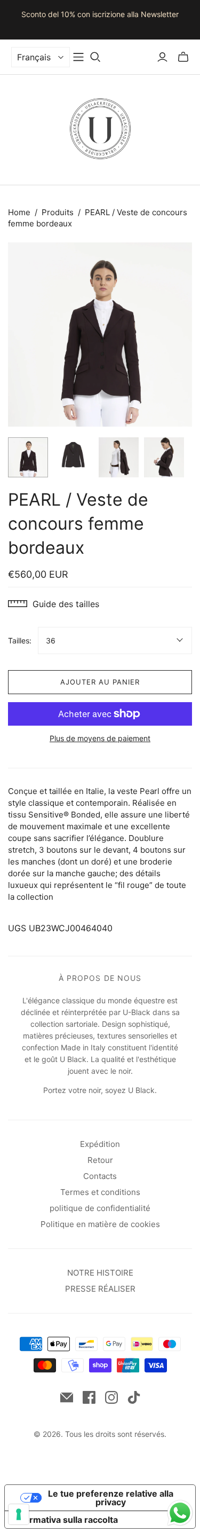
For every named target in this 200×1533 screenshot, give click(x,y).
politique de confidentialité (100, 1208)
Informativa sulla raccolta (65, 1519)
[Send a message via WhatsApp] (180, 1513)
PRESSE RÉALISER (100, 1289)
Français (34, 57)
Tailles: (19, 640)
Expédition (100, 1144)
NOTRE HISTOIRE (100, 1273)
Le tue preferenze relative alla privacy (110, 1497)
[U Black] (100, 127)
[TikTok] (133, 1397)
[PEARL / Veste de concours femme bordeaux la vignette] (28, 457)
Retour (100, 1160)
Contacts (100, 1176)
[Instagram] (111, 1397)
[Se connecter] (162, 57)
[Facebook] (89, 1397)
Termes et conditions (100, 1192)
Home (19, 212)
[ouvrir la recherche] (95, 57)
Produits (58, 212)
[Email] (66, 1397)
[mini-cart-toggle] (183, 57)
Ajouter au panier (100, 682)
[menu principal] (78, 57)
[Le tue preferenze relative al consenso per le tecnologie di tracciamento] (19, 1514)
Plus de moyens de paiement (100, 738)
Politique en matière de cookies (100, 1224)
